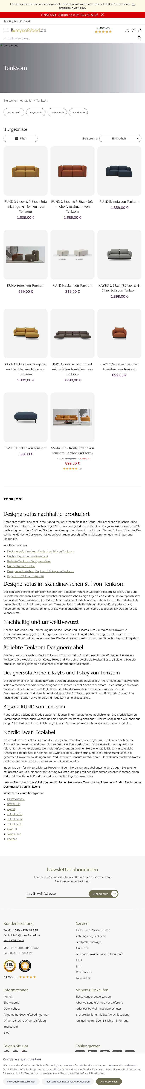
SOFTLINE (13, 804)
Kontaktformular (14, 940)
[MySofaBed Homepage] (28, 30)
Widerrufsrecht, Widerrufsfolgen (25, 1020)
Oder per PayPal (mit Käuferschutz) (98, 1008)
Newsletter (83, 978)
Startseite (10, 100)
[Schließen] (102, 15)
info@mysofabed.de (26, 935)
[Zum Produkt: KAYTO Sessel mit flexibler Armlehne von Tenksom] (119, 333)
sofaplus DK (14, 819)
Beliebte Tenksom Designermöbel (29, 561)
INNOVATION (16, 799)
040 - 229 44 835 (26, 930)
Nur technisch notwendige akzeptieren (68, 1081)
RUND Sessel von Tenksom (25, 285)
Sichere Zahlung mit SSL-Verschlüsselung (103, 1014)
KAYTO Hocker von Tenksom (25, 448)
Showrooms (11, 1002)
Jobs (79, 966)
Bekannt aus (84, 972)
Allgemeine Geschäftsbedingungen (26, 1014)
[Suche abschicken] (139, 38)
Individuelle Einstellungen (21, 1081)
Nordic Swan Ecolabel (21, 566)
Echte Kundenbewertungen (93, 996)
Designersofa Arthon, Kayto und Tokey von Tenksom (40, 571)
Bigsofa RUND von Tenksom (25, 576)
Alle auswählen (109, 1081)
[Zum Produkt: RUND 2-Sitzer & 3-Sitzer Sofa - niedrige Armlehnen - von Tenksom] (25, 171)
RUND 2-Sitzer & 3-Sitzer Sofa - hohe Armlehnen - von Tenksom (72, 206)
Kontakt (8, 996)
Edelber (12, 839)
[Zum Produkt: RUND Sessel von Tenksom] (25, 254)
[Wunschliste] (133, 30)
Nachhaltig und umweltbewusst (27, 556)
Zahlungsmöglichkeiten (91, 936)
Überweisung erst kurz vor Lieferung (99, 1002)
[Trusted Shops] (25, 966)
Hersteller (26, 100)
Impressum (11, 1026)
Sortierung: (90, 138)
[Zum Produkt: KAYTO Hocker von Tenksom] (25, 417)
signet (11, 809)
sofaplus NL (14, 824)
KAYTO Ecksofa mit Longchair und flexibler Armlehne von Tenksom (25, 369)
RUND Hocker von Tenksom (72, 285)
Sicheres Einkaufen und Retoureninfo (99, 954)
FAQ (79, 960)
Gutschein (82, 948)
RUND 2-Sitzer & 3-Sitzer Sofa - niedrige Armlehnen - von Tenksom (25, 206)
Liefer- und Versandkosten (93, 930)
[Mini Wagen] (139, 30)
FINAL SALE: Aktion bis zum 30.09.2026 (69, 15)
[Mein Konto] (127, 30)
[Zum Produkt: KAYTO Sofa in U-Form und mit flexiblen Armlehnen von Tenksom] (72, 333)
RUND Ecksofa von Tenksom (119, 202)
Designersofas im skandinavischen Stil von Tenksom (40, 551)
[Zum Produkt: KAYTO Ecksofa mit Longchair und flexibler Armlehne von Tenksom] (25, 333)
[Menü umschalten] (6, 30)
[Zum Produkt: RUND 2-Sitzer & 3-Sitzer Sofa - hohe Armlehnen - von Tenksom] (72, 171)
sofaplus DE (14, 814)
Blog (7, 1032)
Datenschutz (12, 1008)
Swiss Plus (14, 834)
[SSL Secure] (10, 966)
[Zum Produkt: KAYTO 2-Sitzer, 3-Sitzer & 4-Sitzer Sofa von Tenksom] (119, 254)
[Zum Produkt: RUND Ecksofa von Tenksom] (119, 171)
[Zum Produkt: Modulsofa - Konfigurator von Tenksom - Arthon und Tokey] (72, 417)
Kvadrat (12, 829)
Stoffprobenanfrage (88, 942)
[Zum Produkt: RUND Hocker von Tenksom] (72, 254)
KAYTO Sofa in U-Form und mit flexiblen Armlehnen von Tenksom (72, 369)
